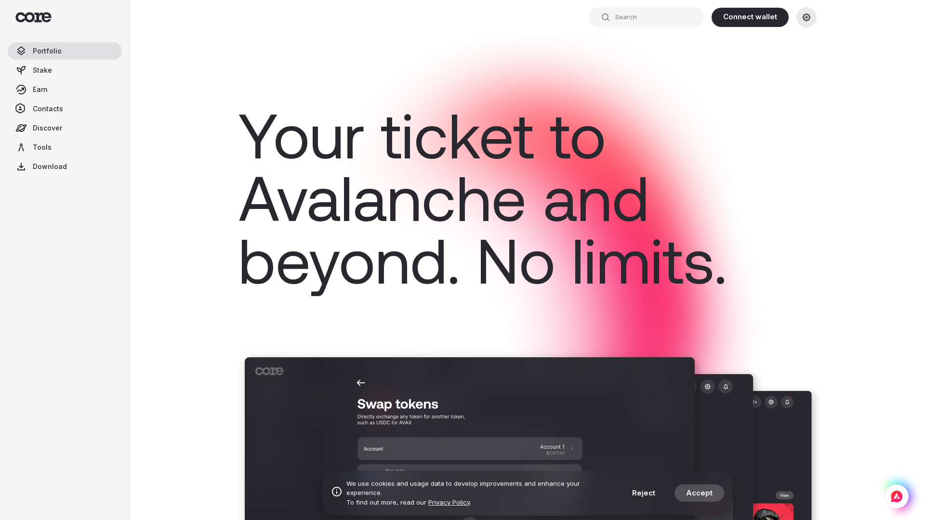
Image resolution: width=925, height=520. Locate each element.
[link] (806, 17)
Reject (643, 492)
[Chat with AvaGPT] (897, 496)
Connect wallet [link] (750, 16)
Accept (699, 492)
